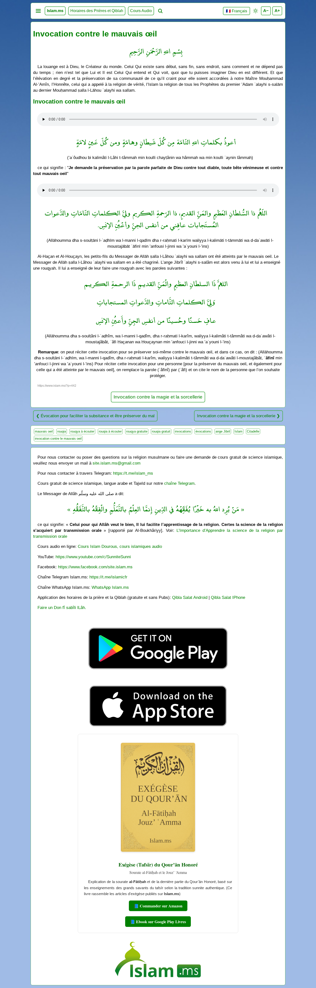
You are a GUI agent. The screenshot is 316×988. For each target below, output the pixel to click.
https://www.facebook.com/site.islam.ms (95, 566)
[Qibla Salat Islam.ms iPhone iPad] (158, 728)
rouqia (61, 431)
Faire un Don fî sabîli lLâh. (62, 607)
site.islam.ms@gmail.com (116, 463)
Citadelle (253, 431)
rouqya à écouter (82, 431)
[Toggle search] (160, 11)
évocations (203, 431)
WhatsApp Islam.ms (110, 587)
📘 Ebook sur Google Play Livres (158, 921)
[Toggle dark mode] (255, 11)
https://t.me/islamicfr (108, 576)
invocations (183, 431)
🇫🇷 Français (236, 11)
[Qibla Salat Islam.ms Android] (158, 680)
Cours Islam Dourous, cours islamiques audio (120, 546)
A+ (277, 10)
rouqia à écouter (110, 431)
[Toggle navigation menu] (38, 10)
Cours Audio (141, 11)
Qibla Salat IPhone (228, 597)
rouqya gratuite (136, 431)
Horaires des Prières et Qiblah (96, 11)
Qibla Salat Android (189, 597)
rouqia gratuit (161, 431)
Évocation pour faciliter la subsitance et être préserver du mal (98, 415)
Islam (238, 431)
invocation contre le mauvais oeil (58, 438)
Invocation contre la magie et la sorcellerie (158, 396)
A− (266, 10)
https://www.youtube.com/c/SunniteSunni (93, 556)
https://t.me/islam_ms (133, 473)
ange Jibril (223, 431)
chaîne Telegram (179, 483)
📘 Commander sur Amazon (158, 906)
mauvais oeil (44, 431)
